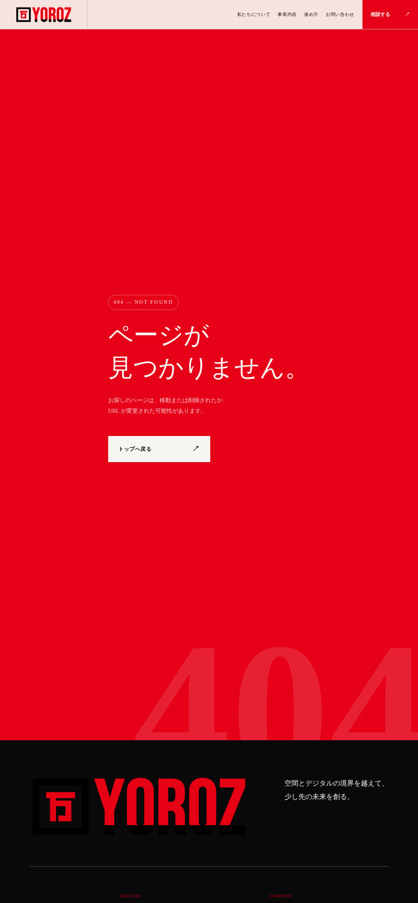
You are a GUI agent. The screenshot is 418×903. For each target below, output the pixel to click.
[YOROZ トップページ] (138, 807)
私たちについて (254, 14)
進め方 (311, 14)
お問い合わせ (340, 14)
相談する (390, 14)
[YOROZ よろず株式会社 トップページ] (43, 14)
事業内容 (287, 14)
